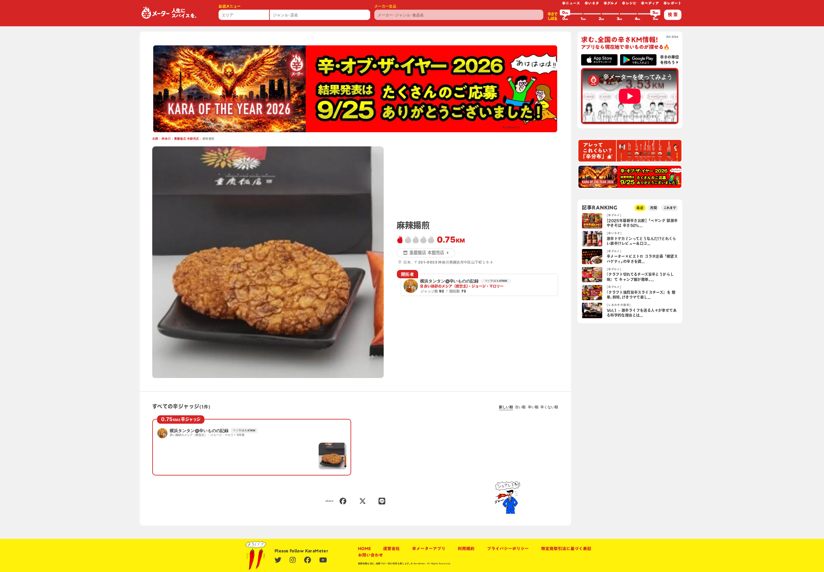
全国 (155, 138)
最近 (639, 207)
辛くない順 (549, 407)
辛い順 (533, 407)
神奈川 (166, 138)
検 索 (673, 14)
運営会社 (391, 548)
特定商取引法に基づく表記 (566, 548)
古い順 (520, 407)
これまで (669, 207)
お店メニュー (229, 6)
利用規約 (466, 548)
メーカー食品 (385, 6)
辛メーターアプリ (428, 548)
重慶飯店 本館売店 (186, 138)
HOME (364, 548)
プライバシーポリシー (508, 548)
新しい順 (506, 407)
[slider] (565, 14)
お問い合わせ (370, 555)
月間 (653, 207)
